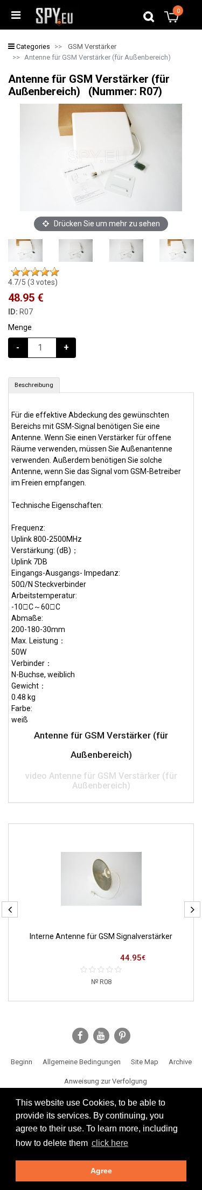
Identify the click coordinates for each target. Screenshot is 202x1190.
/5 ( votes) (33, 282)
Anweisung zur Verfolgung (105, 1081)
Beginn (21, 1062)
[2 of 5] (25, 272)
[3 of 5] (35, 272)
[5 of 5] (54, 272)
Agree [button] (101, 1170)
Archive (180, 1062)
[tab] (34, 385)
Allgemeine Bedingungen (82, 1062)
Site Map (144, 1062)
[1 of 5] (15, 272)
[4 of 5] (45, 272)
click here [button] (110, 1143)
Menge (20, 327)
